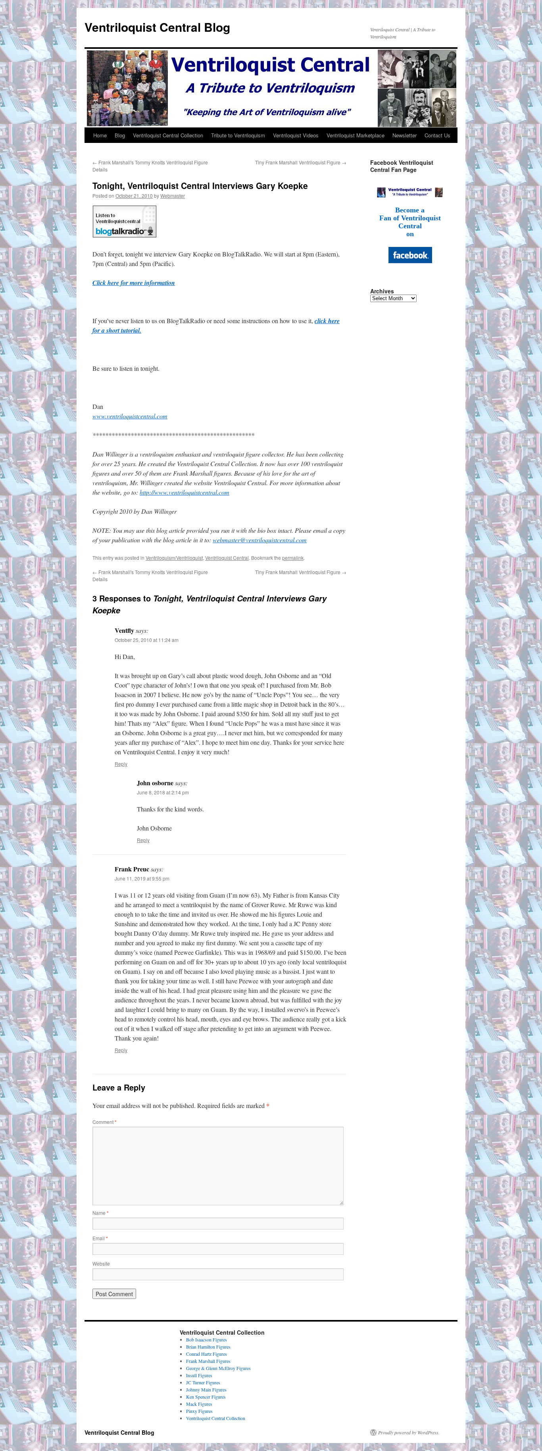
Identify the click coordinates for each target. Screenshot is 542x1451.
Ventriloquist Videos (296, 135)
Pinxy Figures (199, 1411)
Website (101, 1263)
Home (100, 135)
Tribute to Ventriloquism (238, 135)
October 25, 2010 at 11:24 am (147, 639)
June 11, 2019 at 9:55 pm (142, 878)
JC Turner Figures (203, 1382)
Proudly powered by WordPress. (409, 1432)
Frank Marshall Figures (208, 1361)
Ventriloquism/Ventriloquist (174, 557)
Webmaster (172, 195)
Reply (121, 763)
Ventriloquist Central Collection (168, 135)
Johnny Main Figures (206, 1389)
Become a (410, 210)
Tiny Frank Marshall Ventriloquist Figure (300, 162)
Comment (104, 1121)
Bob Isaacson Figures (206, 1339)
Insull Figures (199, 1375)
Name (100, 1212)
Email (100, 1238)
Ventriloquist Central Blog (157, 26)
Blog (120, 135)
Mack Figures (199, 1404)
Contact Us (437, 135)
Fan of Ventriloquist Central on (410, 226)
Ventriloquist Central (227, 557)
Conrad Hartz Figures (206, 1354)
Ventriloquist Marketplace (355, 135)
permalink (293, 557)
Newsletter (404, 135)
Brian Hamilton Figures (208, 1346)
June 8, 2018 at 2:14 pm (163, 792)
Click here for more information (133, 282)
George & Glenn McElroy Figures (218, 1368)
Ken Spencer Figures (206, 1396)
